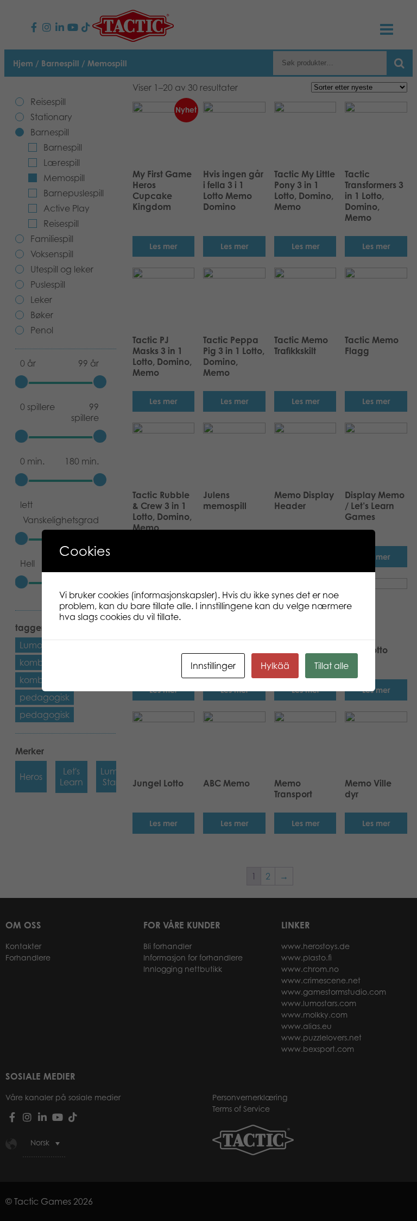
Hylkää (275, 665)
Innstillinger (213, 665)
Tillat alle (331, 665)
